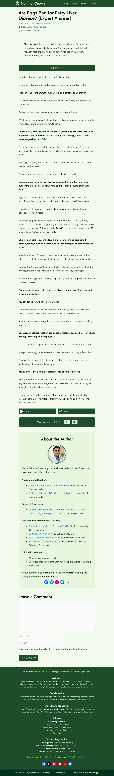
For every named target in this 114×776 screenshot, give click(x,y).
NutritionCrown (33, 3)
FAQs (48, 671)
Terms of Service (46, 757)
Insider (94, 3)
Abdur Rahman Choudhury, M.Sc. (43, 23)
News (83, 3)
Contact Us (57, 733)
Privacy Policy (32, 757)
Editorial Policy (60, 757)
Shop (74, 3)
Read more (85, 687)
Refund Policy (73, 757)
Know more (88, 712)
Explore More (57, 67)
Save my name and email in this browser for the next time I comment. (55, 648)
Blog (66, 3)
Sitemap (84, 757)
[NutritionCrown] (17, 3)
